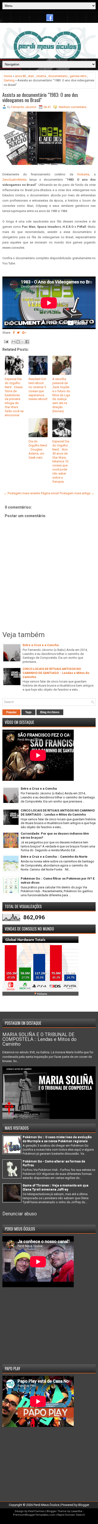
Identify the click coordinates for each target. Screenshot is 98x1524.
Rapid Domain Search (71, 1514)
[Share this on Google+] (24, 332)
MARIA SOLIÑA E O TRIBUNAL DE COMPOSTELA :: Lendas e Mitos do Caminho (39, 1039)
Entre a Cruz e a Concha (41, 645)
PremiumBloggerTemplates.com (34, 1514)
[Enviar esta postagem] (5, 341)
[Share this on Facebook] (14, 332)
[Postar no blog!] (18, 341)
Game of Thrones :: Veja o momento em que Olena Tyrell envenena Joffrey (55, 1187)
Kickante (83, 174)
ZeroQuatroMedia (14, 179)
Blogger (83, 1505)
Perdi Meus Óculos (46, 1505)
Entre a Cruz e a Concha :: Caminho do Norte (54, 856)
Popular (11, 712)
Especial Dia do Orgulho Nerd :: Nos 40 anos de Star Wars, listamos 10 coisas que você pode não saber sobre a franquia (60, 461)
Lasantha (76, 1511)
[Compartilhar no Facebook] (27, 341)
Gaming (9, 80)
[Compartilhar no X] (22, 341)
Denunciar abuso (19, 1214)
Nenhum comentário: (73, 107)
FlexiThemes (36, 1511)
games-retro (78, 76)
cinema (41, 76)
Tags (28, 712)
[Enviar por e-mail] (13, 341)
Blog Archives (49, 712)
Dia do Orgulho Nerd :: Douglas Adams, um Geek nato (38, 449)
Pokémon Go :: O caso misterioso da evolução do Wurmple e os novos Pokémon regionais (57, 1139)
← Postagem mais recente (22, 493)
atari (31, 76)
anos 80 (20, 76)
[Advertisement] (49, 1324)
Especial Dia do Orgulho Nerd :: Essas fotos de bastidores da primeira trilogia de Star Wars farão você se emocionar (14, 397)
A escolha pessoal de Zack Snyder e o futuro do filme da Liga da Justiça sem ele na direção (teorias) (61, 395)
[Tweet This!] (18, 332)
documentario (58, 76)
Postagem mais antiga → (77, 493)
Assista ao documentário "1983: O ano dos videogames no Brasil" (40, 97)
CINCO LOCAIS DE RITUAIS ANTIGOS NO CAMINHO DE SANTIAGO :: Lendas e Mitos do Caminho (56, 673)
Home (8, 76)
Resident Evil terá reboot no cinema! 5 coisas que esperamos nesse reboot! (38, 389)
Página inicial (50, 493)
